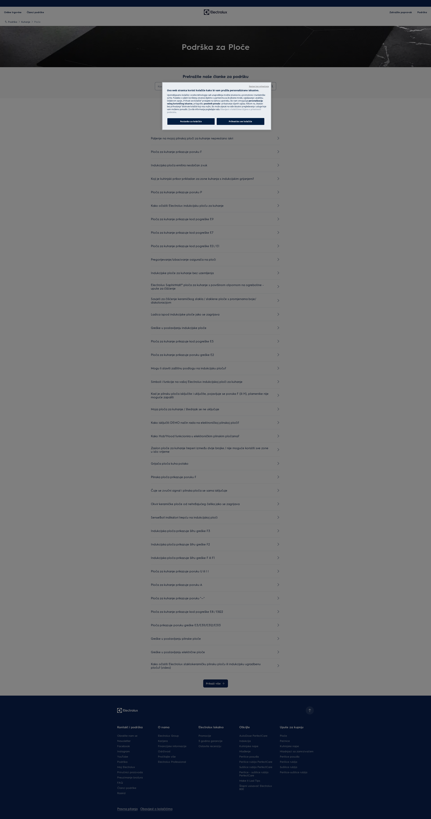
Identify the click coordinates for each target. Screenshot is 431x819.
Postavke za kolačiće (191, 121)
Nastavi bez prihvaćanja (259, 86)
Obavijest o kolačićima (230, 109)
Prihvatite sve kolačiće (240, 121)
